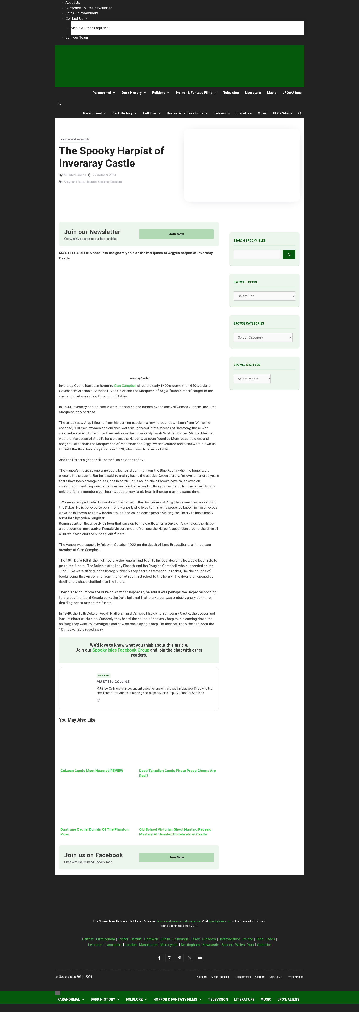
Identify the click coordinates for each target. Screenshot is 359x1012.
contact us (275, 976)
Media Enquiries (220, 976)
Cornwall (151, 939)
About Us (72, 2)
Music (271, 93)
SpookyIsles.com (220, 921)
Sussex (227, 945)
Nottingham (190, 945)
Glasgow (209, 939)
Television (231, 93)
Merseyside (169, 945)
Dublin (165, 939)
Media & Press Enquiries (89, 28)
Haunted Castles (97, 182)
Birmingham (105, 939)
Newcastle (210, 945)
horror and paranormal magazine (179, 921)
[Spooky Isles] (70, 92)
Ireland (247, 939)
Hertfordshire (229, 939)
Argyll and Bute (74, 182)
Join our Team (76, 37)
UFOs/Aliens (292, 93)
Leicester (95, 945)
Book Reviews (243, 976)
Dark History (132, 93)
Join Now (176, 234)
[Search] (289, 254)
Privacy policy (295, 976)
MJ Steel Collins (75, 175)
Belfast (88, 939)
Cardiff (136, 939)
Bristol (123, 939)
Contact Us (74, 18)
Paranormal (101, 93)
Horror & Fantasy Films (194, 93)
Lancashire (113, 945)
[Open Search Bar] (59, 103)
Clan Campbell (125, 386)
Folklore (158, 93)
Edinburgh (180, 939)
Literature (253, 93)
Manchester (148, 945)
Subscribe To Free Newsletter (88, 8)
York (250, 945)
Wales (240, 945)
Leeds (270, 939)
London (131, 945)
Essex (195, 939)
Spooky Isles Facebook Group (120, 650)
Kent (259, 939)
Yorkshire (264, 945)
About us (202, 976)
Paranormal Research (74, 139)
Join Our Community (81, 13)
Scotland (116, 182)
